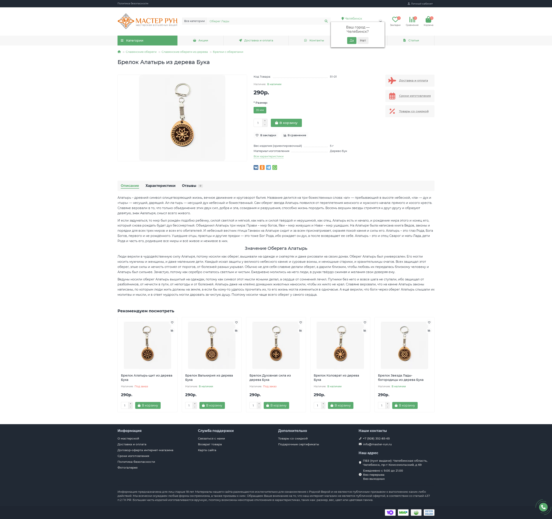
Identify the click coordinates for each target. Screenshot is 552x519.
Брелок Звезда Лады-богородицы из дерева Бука (400, 378)
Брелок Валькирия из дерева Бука (209, 378)
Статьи (413, 40)
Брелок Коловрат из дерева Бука (336, 378)
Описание (130, 186)
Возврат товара (210, 444)
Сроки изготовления (133, 456)
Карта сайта (207, 450)
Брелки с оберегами (228, 51)
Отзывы (191, 186)
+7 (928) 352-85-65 (376, 438)
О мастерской (128, 438)
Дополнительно (292, 431)
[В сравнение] (172, 331)
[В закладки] (172, 322)
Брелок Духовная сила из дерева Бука (270, 378)
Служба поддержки (216, 431)
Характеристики (161, 186)
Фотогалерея (128, 467)
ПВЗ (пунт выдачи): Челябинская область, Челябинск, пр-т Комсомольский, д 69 (395, 462)
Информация (130, 431)
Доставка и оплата (258, 40)
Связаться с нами (211, 438)
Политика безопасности (133, 3)
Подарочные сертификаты (298, 444)
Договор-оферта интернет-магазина (145, 450)
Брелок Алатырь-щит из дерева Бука (146, 378)
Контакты (316, 40)
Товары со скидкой (293, 438)
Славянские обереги (141, 51)
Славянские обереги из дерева (185, 51)
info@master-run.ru (377, 444)
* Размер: (261, 102)
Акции (203, 40)
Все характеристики (269, 156)
